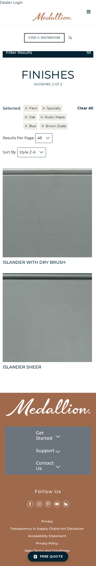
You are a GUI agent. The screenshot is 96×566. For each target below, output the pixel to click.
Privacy (47, 521)
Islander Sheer (22, 367)
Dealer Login (11, 2)
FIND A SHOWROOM (44, 37)
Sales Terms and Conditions (47, 551)
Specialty (54, 108)
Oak (32, 117)
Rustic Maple (55, 117)
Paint (33, 108)
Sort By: (19, 152)
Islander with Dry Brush (34, 262)
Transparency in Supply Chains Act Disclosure (47, 529)
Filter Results (19, 52)
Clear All (85, 108)
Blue (32, 126)
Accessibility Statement (47, 536)
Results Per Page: (22, 138)
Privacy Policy (47, 543)
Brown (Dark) (56, 126)
